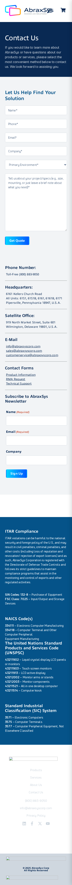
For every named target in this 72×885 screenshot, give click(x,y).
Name (17, 412)
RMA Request (15, 379)
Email (17, 432)
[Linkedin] (24, 824)
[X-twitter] (40, 824)
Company (13, 451)
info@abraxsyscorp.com (23, 346)
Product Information (21, 374)
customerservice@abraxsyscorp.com (32, 355)
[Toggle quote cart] (63, 11)
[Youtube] (48, 824)
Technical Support (19, 383)
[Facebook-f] (32, 824)
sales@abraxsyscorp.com (24, 350)
